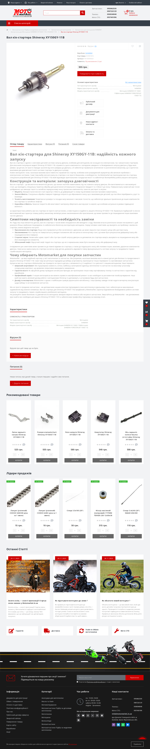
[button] (31, 2)
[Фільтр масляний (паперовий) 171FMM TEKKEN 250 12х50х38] (103, 495)
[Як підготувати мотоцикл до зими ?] (75, 576)
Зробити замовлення (133, 14)
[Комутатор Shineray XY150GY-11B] (103, 417)
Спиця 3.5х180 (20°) (75, 510)
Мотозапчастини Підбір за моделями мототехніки (29, 30)
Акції (8, 732)
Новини (59, 3)
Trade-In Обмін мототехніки (92, 631)
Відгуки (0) (50, 144)
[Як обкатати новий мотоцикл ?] (122, 576)
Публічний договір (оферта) (17, 715)
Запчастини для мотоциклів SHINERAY (88, 30)
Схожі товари (78, 144)
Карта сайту (11, 725)
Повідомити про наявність (92, 73)
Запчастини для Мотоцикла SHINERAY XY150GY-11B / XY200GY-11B (34, 32)
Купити (18, 460)
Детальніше (73, 744)
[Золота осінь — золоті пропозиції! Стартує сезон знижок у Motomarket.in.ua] (28, 576)
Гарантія (19, 631)
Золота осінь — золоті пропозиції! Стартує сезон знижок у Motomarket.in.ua (27, 602)
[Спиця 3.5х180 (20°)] (75, 495)
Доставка (56, 631)
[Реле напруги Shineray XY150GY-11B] (75, 417)
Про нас (9, 711)
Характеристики (35, 144)
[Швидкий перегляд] (27, 410)
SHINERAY (88, 53)
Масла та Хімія (47, 701)
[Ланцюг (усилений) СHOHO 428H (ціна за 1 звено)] (47, 495)
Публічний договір (90, 103)
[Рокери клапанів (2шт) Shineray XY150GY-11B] (47, 417)
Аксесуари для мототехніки (53, 698)
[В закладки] (27, 403)
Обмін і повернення (14, 701)
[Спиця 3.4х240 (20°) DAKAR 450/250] (131, 495)
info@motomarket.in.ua (122, 714)
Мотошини (46, 717)
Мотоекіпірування (49, 705)
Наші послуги (71, 3)
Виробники (10, 728)
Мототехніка (47, 714)
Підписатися (134, 678)
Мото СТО (125, 631)
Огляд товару (17, 144)
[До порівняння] (27, 407)
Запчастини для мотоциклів (61, 30)
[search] (82, 13)
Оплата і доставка (86, 3)
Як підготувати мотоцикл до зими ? (71, 601)
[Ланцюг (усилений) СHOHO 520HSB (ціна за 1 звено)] (18, 495)
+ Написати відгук (20, 355)
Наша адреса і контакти (92, 123)
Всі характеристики (133, 82)
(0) (95, 46)
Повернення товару (14, 722)
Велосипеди (46, 721)
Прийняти (137, 744)
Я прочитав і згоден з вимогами (99, 682)
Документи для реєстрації (92, 113)
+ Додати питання (20, 383)
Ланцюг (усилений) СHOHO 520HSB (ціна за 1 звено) (19, 513)
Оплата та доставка (90, 133)
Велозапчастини (48, 724)
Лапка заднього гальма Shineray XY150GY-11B (19, 434)
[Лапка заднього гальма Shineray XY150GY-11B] (18, 417)
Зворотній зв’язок (47, 3)
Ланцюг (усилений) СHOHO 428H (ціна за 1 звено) (47, 513)
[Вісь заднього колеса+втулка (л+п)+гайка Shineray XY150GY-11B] (131, 417)
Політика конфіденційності (96, 682)
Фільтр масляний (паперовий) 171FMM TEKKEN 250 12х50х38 (103, 513)
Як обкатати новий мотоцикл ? (116, 601)
